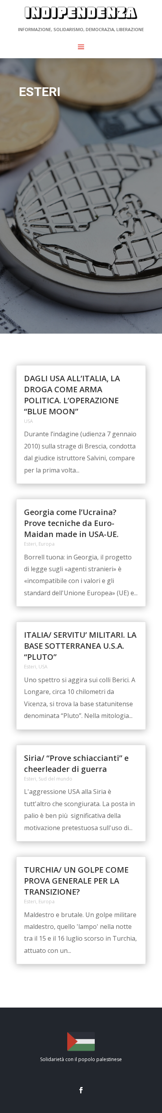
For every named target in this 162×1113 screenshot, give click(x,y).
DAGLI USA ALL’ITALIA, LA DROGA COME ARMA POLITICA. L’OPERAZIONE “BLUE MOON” (72, 395)
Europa (47, 544)
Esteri (30, 544)
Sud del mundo (55, 778)
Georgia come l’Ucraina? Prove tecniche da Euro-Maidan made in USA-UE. (71, 523)
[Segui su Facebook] (81, 1090)
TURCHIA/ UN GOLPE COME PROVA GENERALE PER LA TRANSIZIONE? (76, 880)
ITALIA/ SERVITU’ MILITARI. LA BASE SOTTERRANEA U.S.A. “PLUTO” (80, 645)
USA (28, 421)
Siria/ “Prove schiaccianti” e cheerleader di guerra (76, 763)
